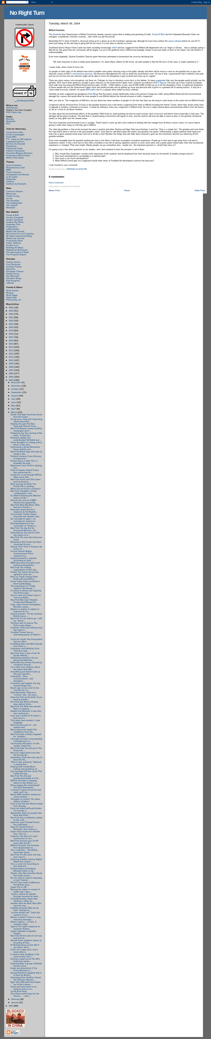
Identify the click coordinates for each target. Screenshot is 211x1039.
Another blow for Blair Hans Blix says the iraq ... (26, 904)
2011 (11, 357)
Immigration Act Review (17, 174)
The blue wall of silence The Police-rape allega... (24, 624)
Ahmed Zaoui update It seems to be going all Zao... (26, 941)
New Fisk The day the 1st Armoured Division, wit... (24, 529)
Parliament (11, 146)
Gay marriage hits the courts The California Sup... (26, 772)
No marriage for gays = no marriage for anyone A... (24, 520)
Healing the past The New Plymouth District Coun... (24, 425)
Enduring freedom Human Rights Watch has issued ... (26, 860)
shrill (114, 47)
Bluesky (10, 119)
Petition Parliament (15, 151)
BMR (8, 170)
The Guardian (12, 201)
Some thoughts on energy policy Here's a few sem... (26, 443)
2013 (11, 350)
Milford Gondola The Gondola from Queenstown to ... (25, 846)
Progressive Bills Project (18, 155)
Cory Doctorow (13, 264)
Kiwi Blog (92, 94)
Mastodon (11, 121)
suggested (161, 80)
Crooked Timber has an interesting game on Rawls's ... (25, 634)
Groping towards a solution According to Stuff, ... (24, 559)
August (15, 396)
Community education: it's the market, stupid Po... (25, 744)
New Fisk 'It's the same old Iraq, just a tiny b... (26, 856)
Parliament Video (14, 148)
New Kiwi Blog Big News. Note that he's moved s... (25, 506)
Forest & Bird (158, 34)
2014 (11, 347)
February (15, 999)
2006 (11, 373)
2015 (11, 344)
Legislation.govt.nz (15, 141)
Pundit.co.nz (12, 245)
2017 (11, 337)
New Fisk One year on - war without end (24, 726)
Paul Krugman (13, 281)
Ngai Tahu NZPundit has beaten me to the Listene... (26, 983)
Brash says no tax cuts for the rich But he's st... (25, 689)
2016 (11, 340)
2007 (11, 370)
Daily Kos (10, 269)
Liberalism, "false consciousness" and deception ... (22, 678)
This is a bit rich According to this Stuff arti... (25, 865)
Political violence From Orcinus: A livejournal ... (26, 457)
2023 (11, 317)
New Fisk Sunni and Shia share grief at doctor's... (25, 480)
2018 (11, 334)
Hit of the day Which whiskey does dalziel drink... (24, 703)
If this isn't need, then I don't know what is (24, 951)
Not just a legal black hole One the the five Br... (25, 754)
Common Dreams (14, 191)
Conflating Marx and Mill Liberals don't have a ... (26, 645)
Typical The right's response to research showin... (25, 927)
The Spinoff (11, 205)
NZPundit (90, 89)
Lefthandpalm (12, 229)
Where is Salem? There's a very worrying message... (26, 918)
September (16, 392)
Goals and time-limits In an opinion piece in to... (23, 988)
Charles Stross (13, 262)
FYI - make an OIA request (18, 139)
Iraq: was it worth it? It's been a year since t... (25, 717)
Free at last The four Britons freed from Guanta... (27, 805)
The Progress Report (16, 254)
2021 (11, 324)
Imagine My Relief (14, 222)
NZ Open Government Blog (19, 236)
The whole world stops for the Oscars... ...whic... (25, 995)
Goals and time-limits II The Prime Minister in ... (24, 969)
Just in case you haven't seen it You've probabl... (25, 596)
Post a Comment (56, 183)
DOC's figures (160, 83)
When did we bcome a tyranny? (26, 489)
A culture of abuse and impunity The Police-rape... (26, 591)
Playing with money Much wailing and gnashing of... (24, 768)
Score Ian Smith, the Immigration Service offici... (26, 640)
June (13, 402)
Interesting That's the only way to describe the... (26, 758)
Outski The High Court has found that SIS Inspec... (26, 415)
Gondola (57, 34)
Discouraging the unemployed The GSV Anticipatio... (25, 786)
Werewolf (10, 207)
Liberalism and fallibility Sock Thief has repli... (25, 649)
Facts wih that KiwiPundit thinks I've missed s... (26, 809)
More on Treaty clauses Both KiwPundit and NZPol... (24, 578)
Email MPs (11, 137)
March (14, 412)
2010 (11, 360)
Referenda (11, 179)
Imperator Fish (13, 224)
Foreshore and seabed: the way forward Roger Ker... (25, 684)
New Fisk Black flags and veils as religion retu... (26, 452)
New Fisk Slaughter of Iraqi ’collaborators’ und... (23, 492)
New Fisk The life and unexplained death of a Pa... (25, 777)
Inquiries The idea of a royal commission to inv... (24, 837)
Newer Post (54, 190)
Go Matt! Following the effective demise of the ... (26, 496)
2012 (11, 354)
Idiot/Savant (12, 108)
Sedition (10, 181)
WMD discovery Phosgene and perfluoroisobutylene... (25, 564)
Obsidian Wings (13, 278)
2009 (11, 363)
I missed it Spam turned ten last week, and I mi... (26, 791)
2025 (11, 311)
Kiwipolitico (12, 227)
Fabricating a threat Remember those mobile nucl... (25, 448)
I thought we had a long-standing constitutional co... (26, 740)
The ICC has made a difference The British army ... (25, 883)
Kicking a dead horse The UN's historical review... (25, 960)
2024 (11, 314)
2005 (11, 377)
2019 (11, 330)
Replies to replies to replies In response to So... (25, 610)
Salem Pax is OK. (19, 887)
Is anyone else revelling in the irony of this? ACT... (25, 955)
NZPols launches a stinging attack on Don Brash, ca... (24, 781)
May (13, 405)
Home (127, 190)
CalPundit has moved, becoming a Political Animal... (26, 663)
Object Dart (11, 297)
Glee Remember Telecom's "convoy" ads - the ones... (24, 693)
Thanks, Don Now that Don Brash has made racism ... (26, 874)
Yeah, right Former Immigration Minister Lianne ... (26, 605)
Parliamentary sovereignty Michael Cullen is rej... (23, 869)
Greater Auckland (14, 220)
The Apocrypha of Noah (17, 252)
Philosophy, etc (13, 300)
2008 (11, 367)
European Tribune (14, 271)
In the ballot (12, 177)
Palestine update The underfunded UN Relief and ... (26, 439)
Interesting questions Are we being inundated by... (24, 659)
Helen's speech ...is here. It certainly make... (23, 923)
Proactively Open (14, 241)
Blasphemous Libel (15, 167)
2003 (11, 1006)
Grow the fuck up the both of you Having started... (26, 698)
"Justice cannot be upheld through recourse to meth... (25, 895)
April (13, 409)
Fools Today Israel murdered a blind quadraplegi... (25, 582)
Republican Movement (16, 250)
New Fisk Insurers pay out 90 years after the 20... (24, 842)
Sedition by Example (16, 184)
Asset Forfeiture (13, 165)
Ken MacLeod (12, 276)
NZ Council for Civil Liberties (20, 234)
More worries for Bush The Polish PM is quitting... (23, 485)
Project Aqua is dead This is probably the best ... (24, 462)
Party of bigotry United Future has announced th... (25, 471)
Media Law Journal (15, 231)
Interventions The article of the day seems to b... (25, 534)
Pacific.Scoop (12, 196)
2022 (11, 321)
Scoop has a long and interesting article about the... (26, 420)
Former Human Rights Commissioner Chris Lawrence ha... (22, 553)
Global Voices (12, 274)
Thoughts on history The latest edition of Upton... (25, 800)
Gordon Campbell (14, 217)
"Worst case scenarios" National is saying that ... (26, 763)
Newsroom (11, 194)
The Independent (14, 203)
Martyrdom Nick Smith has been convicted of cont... (26, 543)
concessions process (82, 74)
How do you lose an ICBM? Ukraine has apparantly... (24, 501)
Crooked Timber (14, 267)
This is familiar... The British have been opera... (24, 851)
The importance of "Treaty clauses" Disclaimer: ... (23, 587)
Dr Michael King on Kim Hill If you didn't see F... (25, 946)
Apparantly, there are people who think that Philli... (26, 814)
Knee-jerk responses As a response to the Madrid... (24, 510)
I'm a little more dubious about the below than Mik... (25, 668)
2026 (11, 307)
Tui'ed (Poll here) (19, 991)
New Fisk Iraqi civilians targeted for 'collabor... (26, 735)
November (16, 386)
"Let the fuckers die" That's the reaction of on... (25, 913)
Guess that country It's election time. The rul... (25, 832)
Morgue (9, 293)
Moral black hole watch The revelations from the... (24, 730)
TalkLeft (10, 283)
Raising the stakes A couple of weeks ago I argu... (25, 890)
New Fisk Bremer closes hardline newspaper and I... (26, 429)
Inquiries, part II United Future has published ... (25, 823)
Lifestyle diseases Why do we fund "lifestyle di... (25, 909)
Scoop (9, 198)
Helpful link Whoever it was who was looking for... (26, 712)
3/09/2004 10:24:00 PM (77, 169)
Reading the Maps (14, 247)
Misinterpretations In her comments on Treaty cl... (24, 524)
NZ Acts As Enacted (15, 144)
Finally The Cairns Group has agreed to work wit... (25, 573)
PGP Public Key (13, 112)
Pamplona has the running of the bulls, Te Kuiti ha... (26, 434)
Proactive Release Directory (19, 153)
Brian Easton (12, 290)
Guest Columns (13, 172)
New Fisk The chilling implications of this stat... (24, 568)
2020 (11, 327)
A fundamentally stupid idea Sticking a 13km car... (24, 900)
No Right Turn (27, 12)
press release (175, 41)
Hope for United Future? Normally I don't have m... (24, 828)
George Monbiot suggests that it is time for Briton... (26, 974)
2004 (11, 380)
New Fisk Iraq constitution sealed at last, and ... (26, 818)
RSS (8, 123)
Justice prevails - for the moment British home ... (26, 615)
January (15, 1002)
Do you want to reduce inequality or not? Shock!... (26, 879)
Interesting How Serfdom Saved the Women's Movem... (26, 978)
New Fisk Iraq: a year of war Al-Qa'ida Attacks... (25, 654)
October (15, 389)
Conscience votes (14, 132)
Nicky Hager (12, 295)
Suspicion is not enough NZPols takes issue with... (26, 476)
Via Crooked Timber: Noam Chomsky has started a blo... (26, 515)
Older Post (200, 190)
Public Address (13, 243)
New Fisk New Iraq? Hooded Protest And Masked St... (24, 601)
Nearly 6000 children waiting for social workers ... (26, 795)
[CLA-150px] (24, 82)
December (16, 382)
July (13, 399)
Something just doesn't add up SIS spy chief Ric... (25, 673)
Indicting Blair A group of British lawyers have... (26, 964)
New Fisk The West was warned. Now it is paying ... (26, 707)
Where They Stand (15, 158)
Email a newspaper (15, 134)
